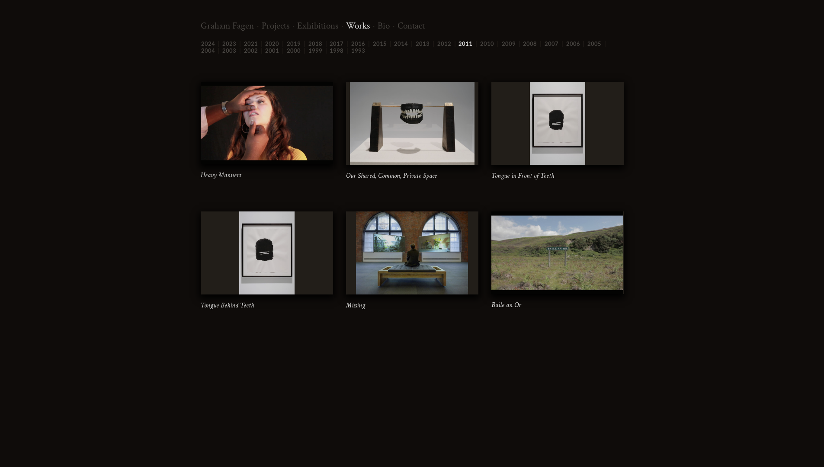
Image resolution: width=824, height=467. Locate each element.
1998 (336, 50)
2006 (573, 43)
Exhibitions (317, 26)
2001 (272, 50)
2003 (229, 50)
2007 (551, 43)
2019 (294, 43)
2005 (594, 43)
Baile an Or (506, 305)
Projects (275, 26)
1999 (315, 50)
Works (358, 26)
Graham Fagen (227, 26)
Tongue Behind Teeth (227, 305)
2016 (358, 43)
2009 (509, 43)
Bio (384, 26)
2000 (294, 50)
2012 (444, 43)
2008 (530, 43)
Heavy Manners (221, 175)
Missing (355, 305)
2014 (401, 43)
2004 (208, 50)
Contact (411, 26)
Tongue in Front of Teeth (522, 175)
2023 (229, 43)
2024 (208, 43)
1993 (358, 50)
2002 (251, 50)
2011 (465, 43)
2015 (380, 43)
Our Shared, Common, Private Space (391, 175)
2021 (251, 43)
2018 (315, 43)
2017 (336, 43)
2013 (423, 43)
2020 (272, 43)
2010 (487, 43)
